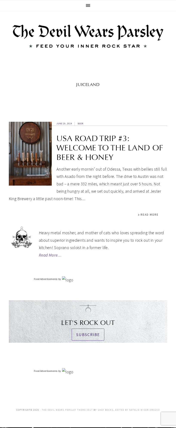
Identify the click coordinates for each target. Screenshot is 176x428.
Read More (150, 214)
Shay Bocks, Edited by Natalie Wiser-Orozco (129, 409)
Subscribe (88, 334)
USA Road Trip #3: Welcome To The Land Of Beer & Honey (109, 148)
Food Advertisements (46, 279)
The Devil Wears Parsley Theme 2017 (67, 409)
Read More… (50, 255)
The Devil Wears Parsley (88, 39)
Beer (80, 123)
